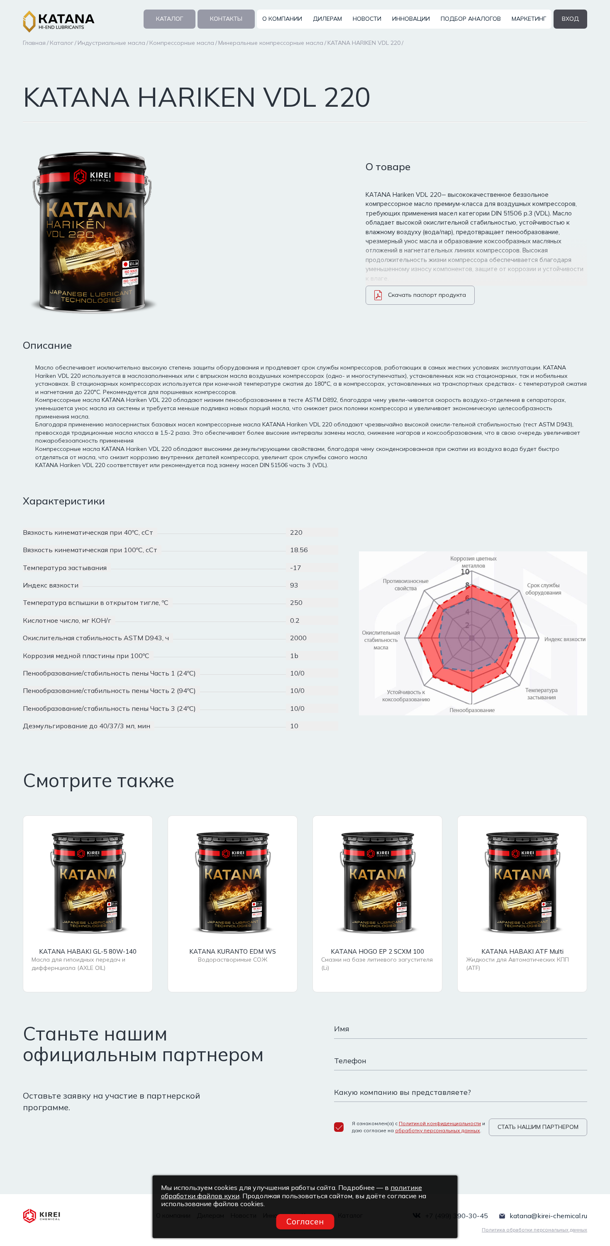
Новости (367, 18)
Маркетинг (529, 18)
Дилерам (327, 18)
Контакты (226, 18)
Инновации (411, 18)
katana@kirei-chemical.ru (548, 1216)
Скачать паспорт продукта (427, 295)
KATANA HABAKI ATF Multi (522, 951)
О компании (282, 18)
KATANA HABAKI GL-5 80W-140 (88, 951)
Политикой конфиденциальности (440, 1123)
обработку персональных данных (437, 1130)
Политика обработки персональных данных (534, 1230)
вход (570, 18)
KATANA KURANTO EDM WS (232, 951)
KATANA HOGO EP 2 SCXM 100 (377, 951)
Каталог (169, 18)
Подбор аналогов (471, 18)
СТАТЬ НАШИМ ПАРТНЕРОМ (538, 1127)
